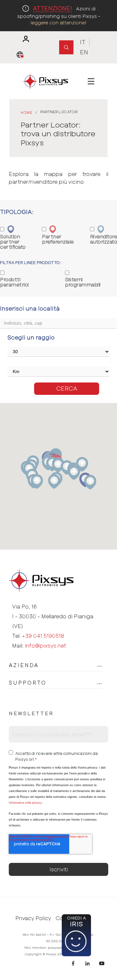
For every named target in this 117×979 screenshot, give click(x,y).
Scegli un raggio (31, 337)
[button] (37, 481)
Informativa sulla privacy (25, 802)
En (84, 52)
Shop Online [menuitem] (21, 55)
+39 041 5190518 (43, 636)
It (82, 42)
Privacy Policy (33, 918)
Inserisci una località (30, 308)
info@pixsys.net (45, 645)
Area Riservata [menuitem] (22, 39)
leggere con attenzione (58, 22)
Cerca (66, 388)
